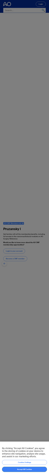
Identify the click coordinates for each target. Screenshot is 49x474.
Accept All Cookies (24, 469)
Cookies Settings (24, 462)
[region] (24, 458)
